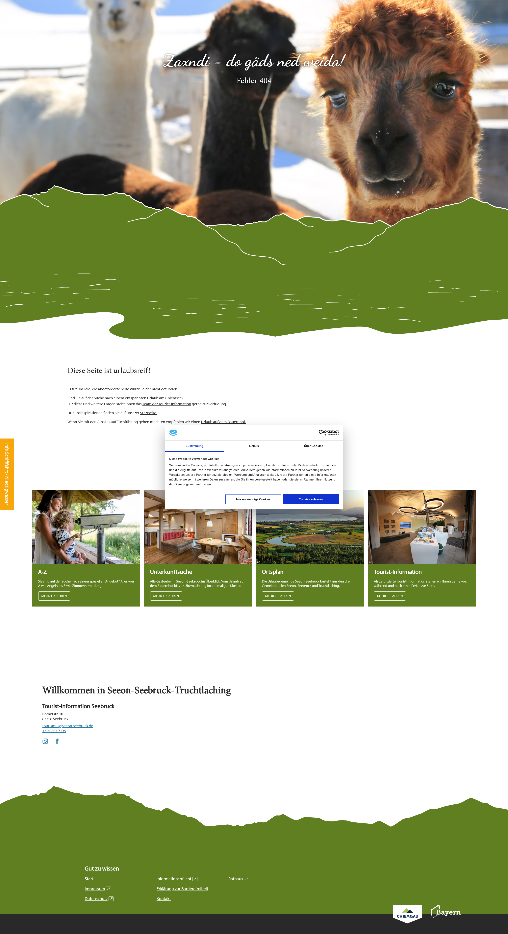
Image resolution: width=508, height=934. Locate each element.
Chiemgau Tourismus (407, 919)
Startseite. (148, 412)
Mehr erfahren (86, 548)
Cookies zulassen (311, 499)
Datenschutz (99, 898)
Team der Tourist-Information (166, 403)
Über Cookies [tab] (313, 445)
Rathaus (238, 878)
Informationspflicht (176, 878)
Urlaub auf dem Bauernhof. (223, 421)
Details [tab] (254, 445)
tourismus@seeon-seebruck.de (67, 725)
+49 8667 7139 (54, 730)
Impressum (97, 888)
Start (89, 878)
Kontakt (164, 898)
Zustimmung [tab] (194, 445)
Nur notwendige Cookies (253, 499)
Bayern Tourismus (446, 917)
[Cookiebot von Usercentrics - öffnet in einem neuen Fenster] (321, 433)
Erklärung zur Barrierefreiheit (182, 888)
